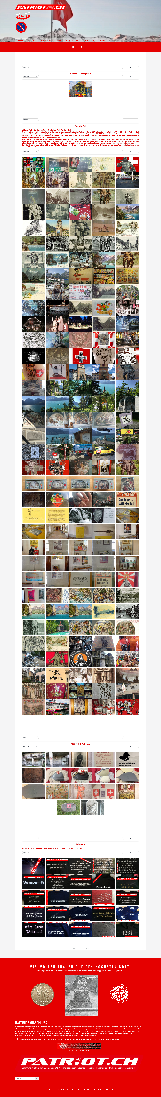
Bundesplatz (22, 40)
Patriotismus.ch (87, 1089)
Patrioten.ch (78, 1089)
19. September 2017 (80, 948)
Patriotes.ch (95, 1089)
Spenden (59, 40)
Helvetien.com (110, 1089)
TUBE (33, 40)
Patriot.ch (63, 1089)
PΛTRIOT (89, 948)
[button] (108, 40)
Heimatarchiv (88, 40)
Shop (51, 40)
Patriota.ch (102, 1089)
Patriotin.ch (70, 1089)
